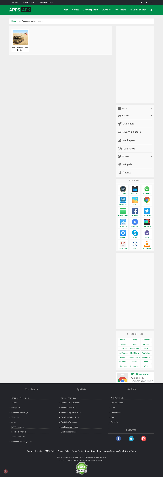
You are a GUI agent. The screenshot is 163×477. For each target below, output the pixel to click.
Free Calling (146, 353)
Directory (39, 451)
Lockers (123, 357)
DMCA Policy (51, 451)
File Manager (123, 353)
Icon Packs (129, 148)
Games (75, 9)
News (113, 407)
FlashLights (134, 353)
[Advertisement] (135, 64)
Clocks (123, 344)
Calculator (123, 348)
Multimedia (123, 362)
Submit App (90, 451)
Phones (127, 172)
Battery (134, 340)
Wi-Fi (146, 366)
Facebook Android (18, 431)
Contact (30, 451)
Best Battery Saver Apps (71, 412)
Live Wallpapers (90, 9)
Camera (146, 344)
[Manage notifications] (6, 471)
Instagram (15, 407)
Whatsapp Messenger (20, 398)
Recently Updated (46, 2)
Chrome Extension (118, 402)
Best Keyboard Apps (69, 431)
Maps (146, 348)
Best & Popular (28, 2)
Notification (134, 366)
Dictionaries (134, 348)
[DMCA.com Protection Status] (81, 468)
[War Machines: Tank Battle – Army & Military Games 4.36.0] (20, 37)
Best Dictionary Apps (69, 427)
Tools (146, 362)
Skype (13, 422)
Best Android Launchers (70, 402)
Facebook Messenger (20, 412)
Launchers (107, 9)
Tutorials (114, 422)
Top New (14, 2)
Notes (134, 362)
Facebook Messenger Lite (21, 441)
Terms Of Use (78, 451)
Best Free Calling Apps (70, 417)
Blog (112, 417)
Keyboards (146, 357)
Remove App (103, 451)
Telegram (15, 417)
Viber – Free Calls (18, 436)
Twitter (14, 402)
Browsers (123, 366)
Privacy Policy (64, 451)
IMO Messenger (17, 427)
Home (13, 21)
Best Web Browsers (69, 422)
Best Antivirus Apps (69, 407)
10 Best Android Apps (70, 398)
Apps (66, 9)
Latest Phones (116, 412)
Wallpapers (120, 9)
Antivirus (123, 340)
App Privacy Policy (127, 451)
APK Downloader (138, 9)
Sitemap (114, 451)
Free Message (135, 357)
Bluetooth (146, 340)
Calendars (134, 344)
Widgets (127, 164)
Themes (125, 156)
